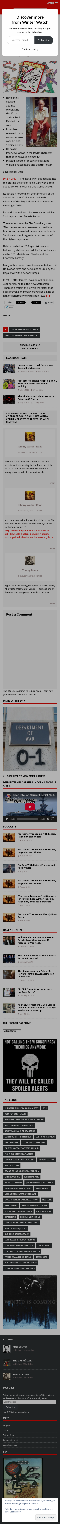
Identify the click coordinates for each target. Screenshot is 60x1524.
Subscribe (44, 40)
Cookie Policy (15, 1511)
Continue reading (30, 49)
